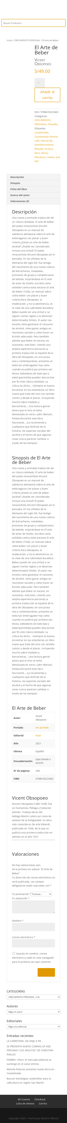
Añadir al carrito (47, 95)
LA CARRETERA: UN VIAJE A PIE (24, 1041)
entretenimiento (44, 144)
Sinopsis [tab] (15, 183)
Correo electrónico (23, 937)
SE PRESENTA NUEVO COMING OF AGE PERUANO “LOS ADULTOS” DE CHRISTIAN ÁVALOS (30, 1050)
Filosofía (53, 124)
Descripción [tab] (17, 177)
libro (37, 153)
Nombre (18, 920)
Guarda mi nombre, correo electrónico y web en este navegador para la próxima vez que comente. (33, 957)
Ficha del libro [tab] (18, 189)
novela (50, 157)
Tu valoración (21, 898)
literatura (40, 157)
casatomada (41, 132)
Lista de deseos (25, 1103)
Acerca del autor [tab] (20, 195)
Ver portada (42, 727)
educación (47, 140)
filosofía (39, 148)
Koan (38, 735)
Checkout (40, 1099)
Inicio (9, 40)
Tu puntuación (21, 894)
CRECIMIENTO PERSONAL (27, 40)
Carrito (43, 1103)
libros (44, 153)
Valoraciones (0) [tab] (19, 201)
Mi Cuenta (24, 1099)
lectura (49, 148)
